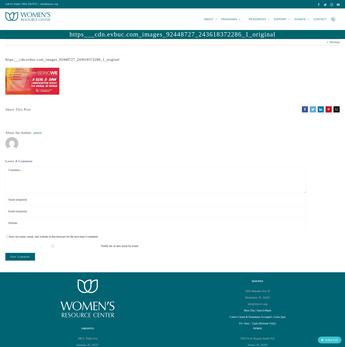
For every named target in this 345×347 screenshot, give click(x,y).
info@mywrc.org (49, 4)
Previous (335, 42)
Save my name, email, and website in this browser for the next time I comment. (53, 236)
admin (37, 133)
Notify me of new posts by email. (120, 245)
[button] (333, 19)
